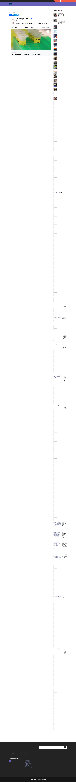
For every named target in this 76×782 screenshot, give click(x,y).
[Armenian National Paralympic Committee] (10, 4)
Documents (63, 4)
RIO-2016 (26, 766)
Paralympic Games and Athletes (48, 4)
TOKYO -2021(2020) (28, 768)
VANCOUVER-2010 (28, 763)
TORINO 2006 (27, 761)
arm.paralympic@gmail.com (15, 0)
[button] (42, 0)
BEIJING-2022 (27, 769)
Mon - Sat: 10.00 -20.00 (35, 0)
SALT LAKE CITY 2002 (28, 759)
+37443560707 (26, 0)
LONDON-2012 (27, 764)
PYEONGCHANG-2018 (28, 767)
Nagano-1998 (27, 757)
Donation (63, 0)
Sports (38, 4)
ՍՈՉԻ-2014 (27, 765)
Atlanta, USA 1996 (28, 755)
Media (58, 4)
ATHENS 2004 (27, 760)
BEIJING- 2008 (27, 762)
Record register (28, 771)
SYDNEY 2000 (27, 758)
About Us (32, 4)
